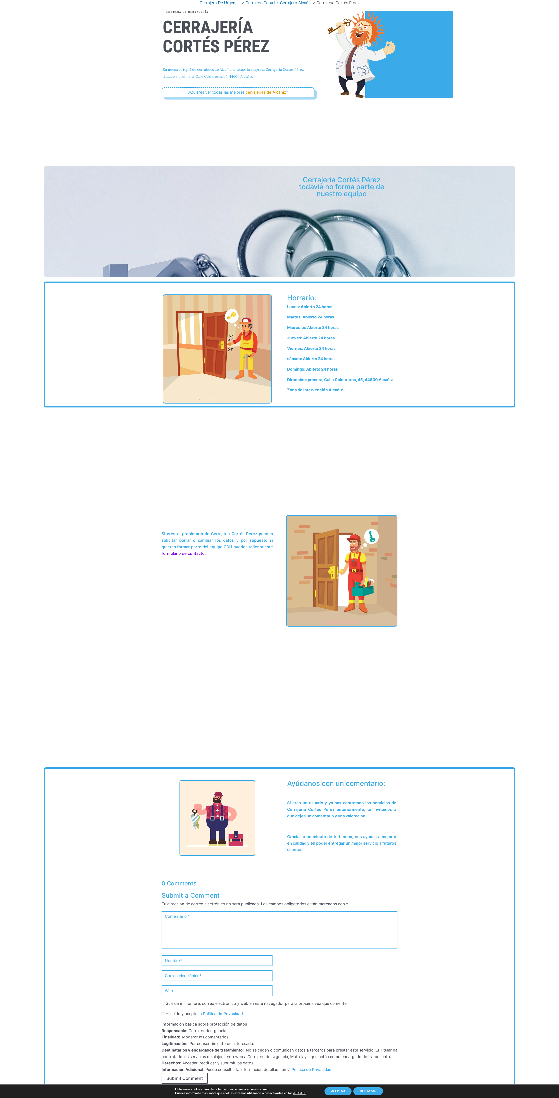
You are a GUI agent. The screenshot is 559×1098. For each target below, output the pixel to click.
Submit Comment (184, 1078)
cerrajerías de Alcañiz (266, 92)
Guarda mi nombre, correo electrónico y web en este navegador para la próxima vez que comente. (257, 1003)
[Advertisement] (279, 129)
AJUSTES (299, 1093)
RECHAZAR (368, 1091)
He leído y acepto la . (204, 1013)
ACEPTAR (338, 1091)
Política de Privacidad (223, 1013)
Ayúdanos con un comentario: (336, 784)
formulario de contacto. (184, 553)
